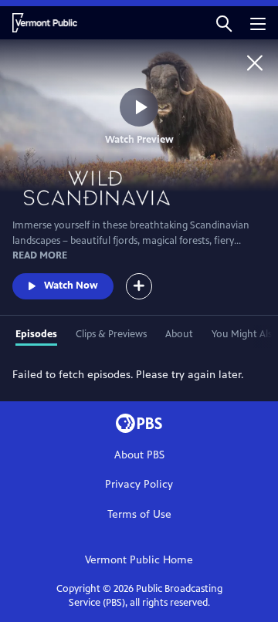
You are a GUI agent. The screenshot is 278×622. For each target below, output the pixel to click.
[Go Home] (255, 62)
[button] (224, 22)
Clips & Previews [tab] (111, 334)
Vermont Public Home (139, 559)
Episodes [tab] (36, 334)
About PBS (139, 454)
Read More (39, 255)
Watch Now (71, 285)
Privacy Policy (139, 484)
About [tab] (179, 334)
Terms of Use (139, 514)
